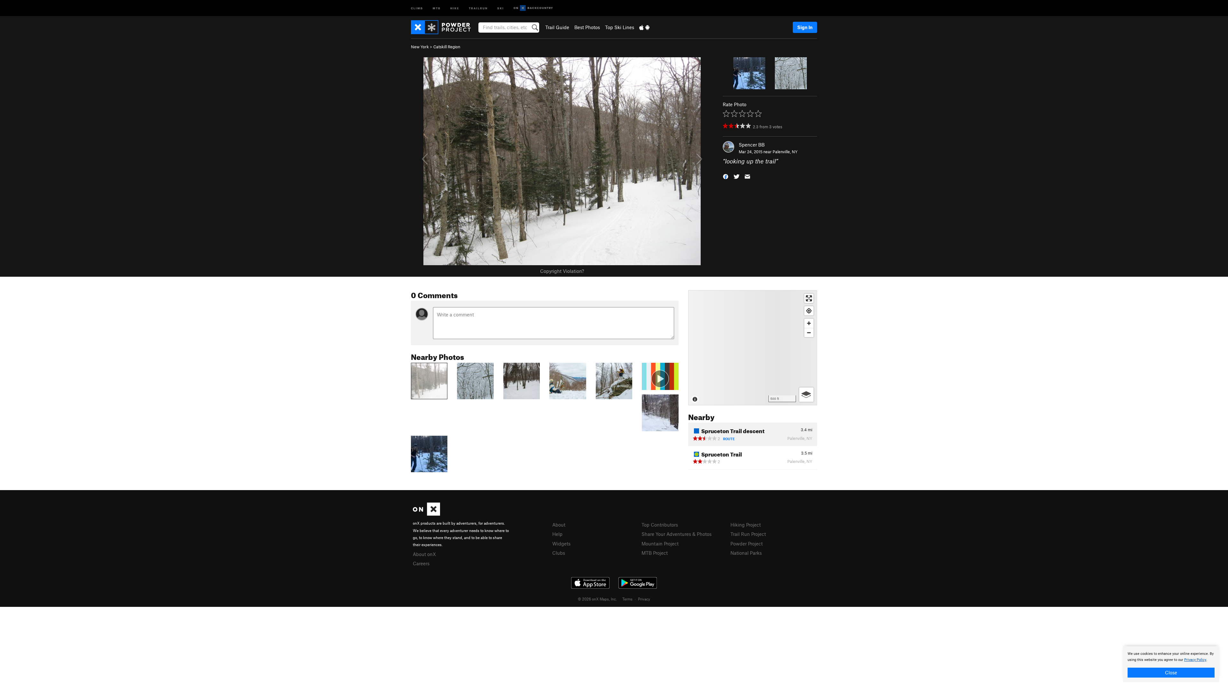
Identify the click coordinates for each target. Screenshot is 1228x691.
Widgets (561, 543)
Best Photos (587, 27)
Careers (421, 563)
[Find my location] (809, 310)
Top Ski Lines (619, 27)
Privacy (644, 599)
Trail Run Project (748, 534)
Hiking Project (745, 525)
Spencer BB (752, 144)
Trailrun (478, 8)
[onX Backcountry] (533, 8)
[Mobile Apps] (644, 27)
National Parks (746, 553)
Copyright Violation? (562, 271)
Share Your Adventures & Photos (677, 534)
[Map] (753, 347)
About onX (424, 554)
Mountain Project (660, 543)
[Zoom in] (809, 323)
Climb (417, 8)
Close (1171, 672)
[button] (725, 176)
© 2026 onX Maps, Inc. (597, 599)
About (558, 525)
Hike (454, 8)
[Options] (806, 394)
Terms (627, 599)
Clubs (558, 553)
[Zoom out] (809, 332)
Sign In (805, 27)
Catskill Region (446, 46)
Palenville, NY (785, 151)
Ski (500, 8)
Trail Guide (557, 27)
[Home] (444, 27)
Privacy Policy (1195, 660)
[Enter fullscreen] (809, 298)
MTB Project (655, 553)
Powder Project (746, 543)
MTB (437, 8)
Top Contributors (660, 525)
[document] (1171, 664)
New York (420, 46)
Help (557, 534)
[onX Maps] (426, 514)
